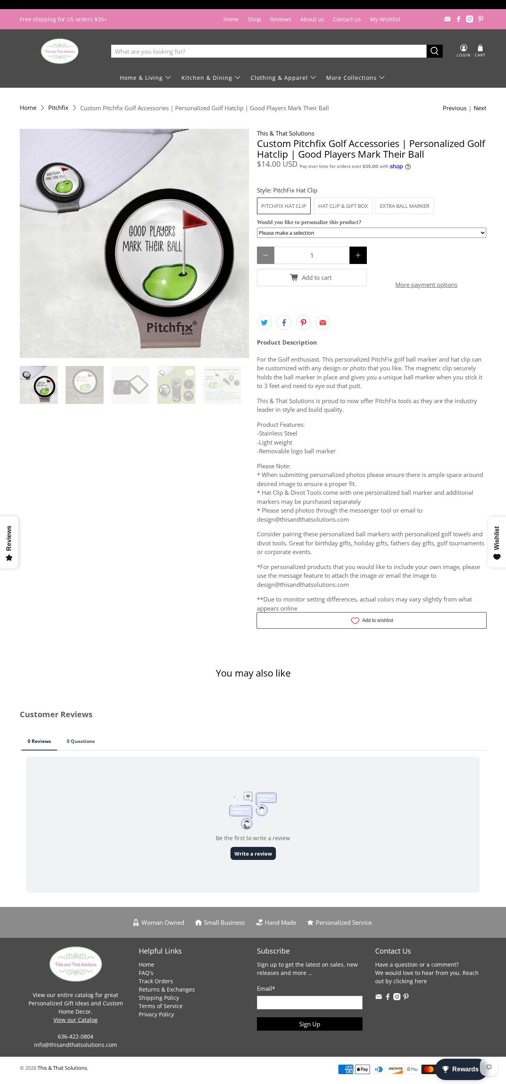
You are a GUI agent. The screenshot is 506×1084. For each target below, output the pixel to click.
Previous (454, 108)
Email (266, 988)
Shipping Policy (159, 997)
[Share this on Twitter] (264, 322)
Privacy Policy (156, 1014)
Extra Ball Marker (404, 205)
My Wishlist (385, 19)
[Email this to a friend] (322, 322)
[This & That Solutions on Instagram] (469, 19)
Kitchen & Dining (206, 77)
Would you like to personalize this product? (309, 222)
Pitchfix (58, 108)
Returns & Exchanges (167, 989)
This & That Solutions (285, 133)
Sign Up (309, 1024)
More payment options (426, 284)
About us (312, 19)
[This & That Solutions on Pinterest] (480, 19)
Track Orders (156, 981)
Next (480, 108)
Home (231, 19)
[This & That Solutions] (59, 51)
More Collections (351, 77)
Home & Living (141, 77)
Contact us (347, 19)
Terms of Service (161, 1006)
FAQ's (146, 973)
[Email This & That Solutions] (447, 19)
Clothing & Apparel (279, 77)
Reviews (280, 19)
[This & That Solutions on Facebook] (458, 19)
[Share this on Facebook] (283, 322)
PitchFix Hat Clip (283, 205)
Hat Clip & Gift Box (343, 205)
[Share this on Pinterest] (303, 322)
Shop (254, 19)
